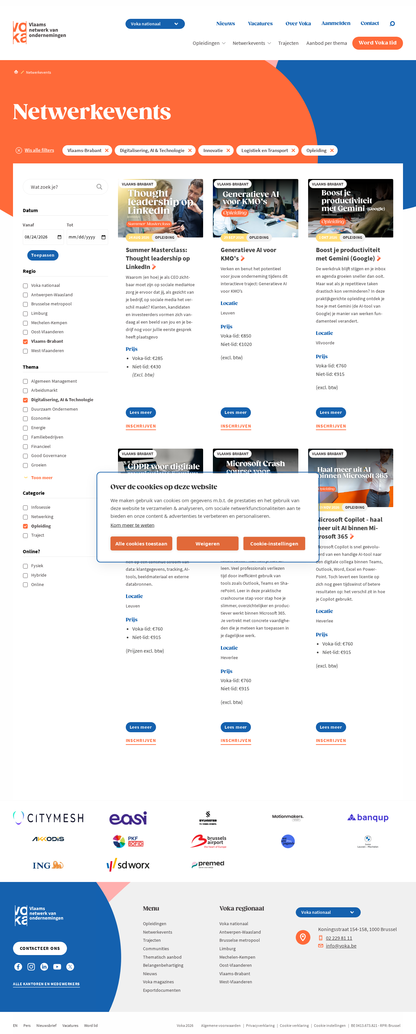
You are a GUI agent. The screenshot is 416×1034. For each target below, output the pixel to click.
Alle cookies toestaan (141, 543)
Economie (41, 418)
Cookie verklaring (294, 1025)
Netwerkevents (249, 43)
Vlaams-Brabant (84, 150)
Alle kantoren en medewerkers (46, 983)
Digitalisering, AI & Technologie (152, 150)
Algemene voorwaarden (221, 1025)
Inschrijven (141, 426)
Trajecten (288, 43)
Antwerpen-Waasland (52, 295)
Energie (38, 427)
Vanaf (28, 225)
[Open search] (396, 24)
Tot (70, 225)
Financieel (41, 446)
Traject (38, 535)
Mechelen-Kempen (49, 323)
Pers (27, 1025)
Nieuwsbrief (46, 1025)
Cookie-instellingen (274, 543)
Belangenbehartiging (163, 965)
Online (38, 584)
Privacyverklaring (260, 1025)
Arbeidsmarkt (44, 390)
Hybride (39, 575)
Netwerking (42, 516)
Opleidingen (206, 43)
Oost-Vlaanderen (48, 332)
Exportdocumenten (162, 990)
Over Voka (298, 24)
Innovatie (213, 150)
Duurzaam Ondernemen (55, 409)
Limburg (39, 313)
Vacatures (260, 24)
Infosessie (41, 507)
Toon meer (42, 477)
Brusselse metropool (52, 304)
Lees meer (143, 413)
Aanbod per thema (326, 43)
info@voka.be (341, 945)
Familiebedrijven (47, 437)
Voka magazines (158, 982)
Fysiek (37, 565)
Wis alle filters (39, 150)
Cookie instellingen (330, 1025)
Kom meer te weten (132, 524)
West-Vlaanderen (48, 350)
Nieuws (225, 24)
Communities (156, 948)
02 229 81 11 (339, 938)
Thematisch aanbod (162, 957)
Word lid (91, 1025)
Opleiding (316, 150)
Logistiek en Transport (264, 150)
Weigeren (208, 543)
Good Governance (49, 455)
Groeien (39, 465)
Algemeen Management (54, 381)
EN (15, 1025)
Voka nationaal (46, 285)
